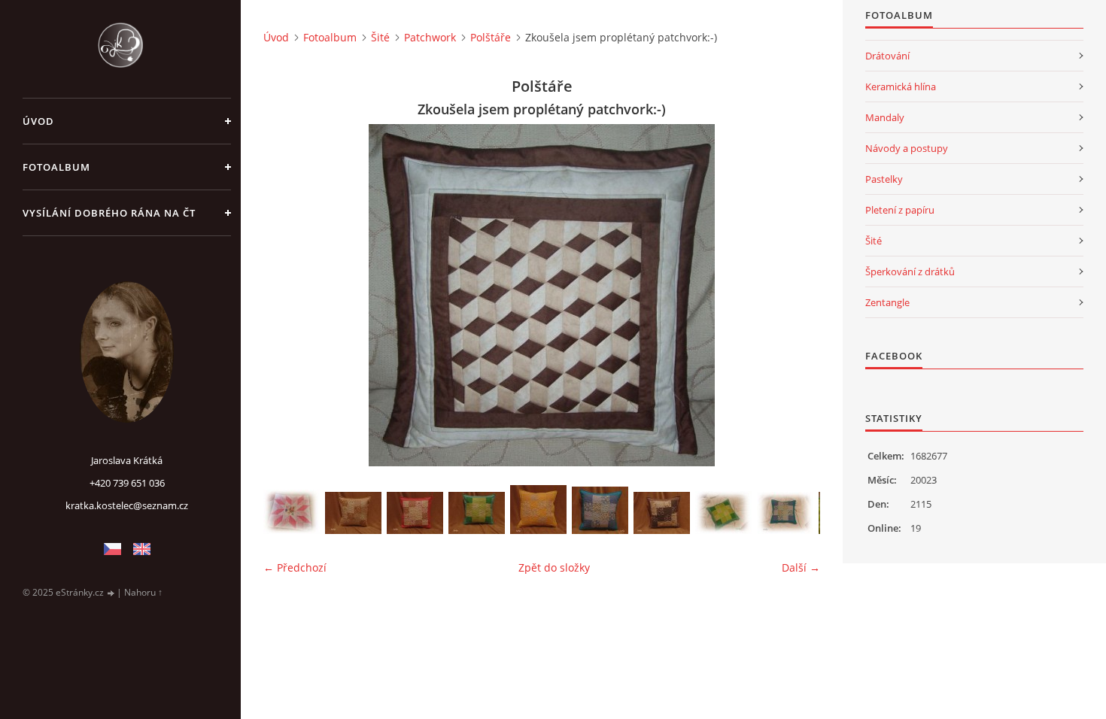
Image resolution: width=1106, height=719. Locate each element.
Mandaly (884, 117)
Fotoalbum (56, 167)
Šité (380, 37)
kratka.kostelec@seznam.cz (126, 505)
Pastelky (884, 179)
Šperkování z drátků (910, 271)
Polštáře (490, 37)
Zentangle (887, 302)
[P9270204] (538, 509)
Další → (801, 567)
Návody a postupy (906, 148)
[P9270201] (600, 510)
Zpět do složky (554, 567)
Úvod (38, 121)
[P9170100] (785, 513)
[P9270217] (353, 513)
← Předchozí (295, 567)
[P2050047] (291, 512)
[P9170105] (723, 512)
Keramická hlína (900, 86)
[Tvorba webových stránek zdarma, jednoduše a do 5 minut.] (111, 593)
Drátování (887, 55)
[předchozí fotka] (288, 295)
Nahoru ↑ (143, 592)
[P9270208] (476, 513)
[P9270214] (415, 513)
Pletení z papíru (899, 210)
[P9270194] (662, 513)
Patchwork (430, 37)
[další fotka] (796, 295)
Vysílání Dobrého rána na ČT (109, 213)
